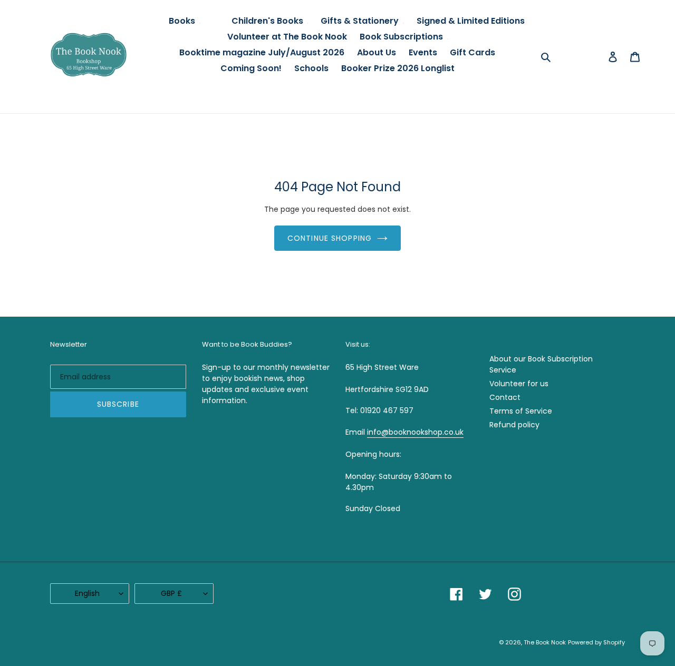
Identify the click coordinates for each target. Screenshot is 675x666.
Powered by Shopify (596, 642)
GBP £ (171, 593)
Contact (504, 397)
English (87, 593)
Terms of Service (520, 411)
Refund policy (514, 424)
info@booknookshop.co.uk (415, 432)
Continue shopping (329, 238)
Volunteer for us (518, 383)
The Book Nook (545, 642)
